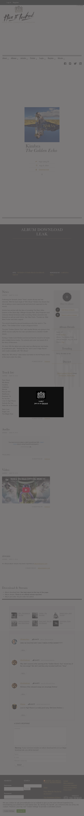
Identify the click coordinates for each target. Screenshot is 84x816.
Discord (45, 403)
